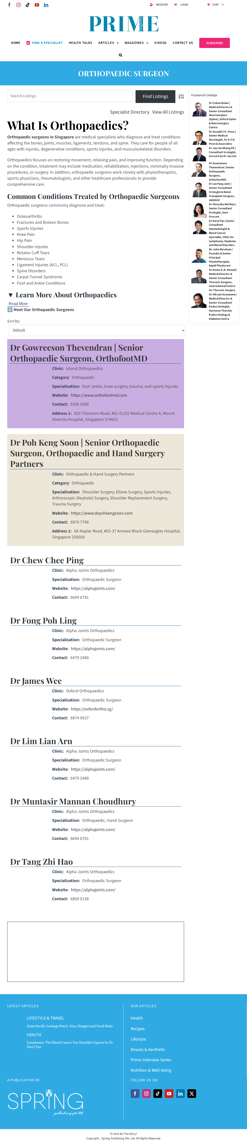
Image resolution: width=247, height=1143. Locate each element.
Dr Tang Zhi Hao (41, 861)
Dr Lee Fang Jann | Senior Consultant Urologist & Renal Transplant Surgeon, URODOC (222, 192)
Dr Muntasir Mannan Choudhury (73, 801)
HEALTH (34, 1035)
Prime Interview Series (151, 1060)
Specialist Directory (129, 112)
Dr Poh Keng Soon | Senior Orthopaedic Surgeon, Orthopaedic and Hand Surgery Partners (87, 453)
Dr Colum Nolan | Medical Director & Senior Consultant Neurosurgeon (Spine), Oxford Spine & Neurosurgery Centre (222, 115)
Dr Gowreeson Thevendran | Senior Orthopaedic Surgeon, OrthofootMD (78, 352)
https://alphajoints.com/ (93, 588)
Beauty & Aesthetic (148, 1050)
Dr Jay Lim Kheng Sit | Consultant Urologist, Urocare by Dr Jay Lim (222, 152)
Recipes (138, 1029)
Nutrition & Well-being (151, 1070)
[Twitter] (191, 1093)
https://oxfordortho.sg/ (92, 709)
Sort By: (13, 321)
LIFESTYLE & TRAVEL (45, 1018)
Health (137, 1018)
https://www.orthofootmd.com (99, 395)
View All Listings (168, 112)
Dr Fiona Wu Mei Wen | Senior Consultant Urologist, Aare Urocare (222, 210)
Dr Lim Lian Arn (41, 740)
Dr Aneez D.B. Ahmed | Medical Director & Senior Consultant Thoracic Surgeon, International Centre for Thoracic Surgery (223, 280)
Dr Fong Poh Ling (43, 620)
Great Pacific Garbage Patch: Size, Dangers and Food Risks (70, 1026)
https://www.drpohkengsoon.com (102, 513)
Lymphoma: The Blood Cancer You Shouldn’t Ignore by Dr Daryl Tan (70, 1044)
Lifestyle (138, 1039)
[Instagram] (146, 1093)
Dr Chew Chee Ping (47, 559)
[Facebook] (135, 1093)
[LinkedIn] (180, 1093)
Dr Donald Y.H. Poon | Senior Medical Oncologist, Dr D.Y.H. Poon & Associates (222, 138)
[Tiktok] (157, 1093)
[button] (120, 55)
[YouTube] (169, 1093)
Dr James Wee (36, 680)
